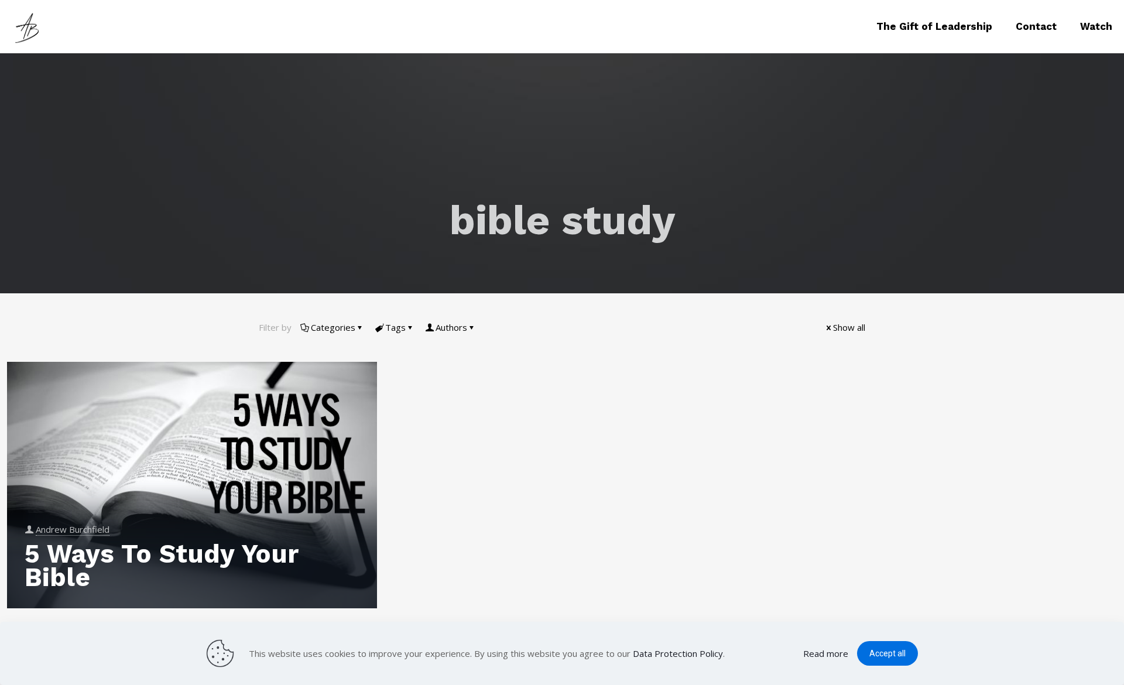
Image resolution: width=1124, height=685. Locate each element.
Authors (451, 327)
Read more (825, 653)
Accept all (887, 653)
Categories (333, 327)
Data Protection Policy (678, 653)
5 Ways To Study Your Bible (161, 565)
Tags (395, 327)
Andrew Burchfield (72, 529)
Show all (849, 327)
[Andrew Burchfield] (29, 26)
